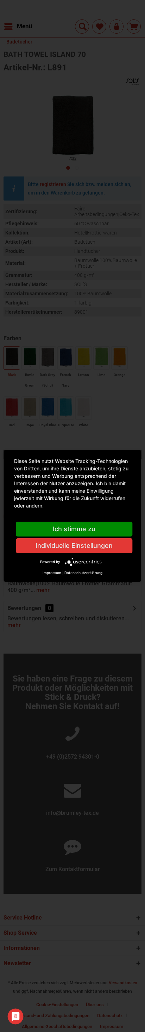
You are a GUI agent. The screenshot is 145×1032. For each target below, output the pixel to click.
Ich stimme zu (74, 529)
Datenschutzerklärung (83, 572)
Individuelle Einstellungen (74, 545)
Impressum (52, 572)
